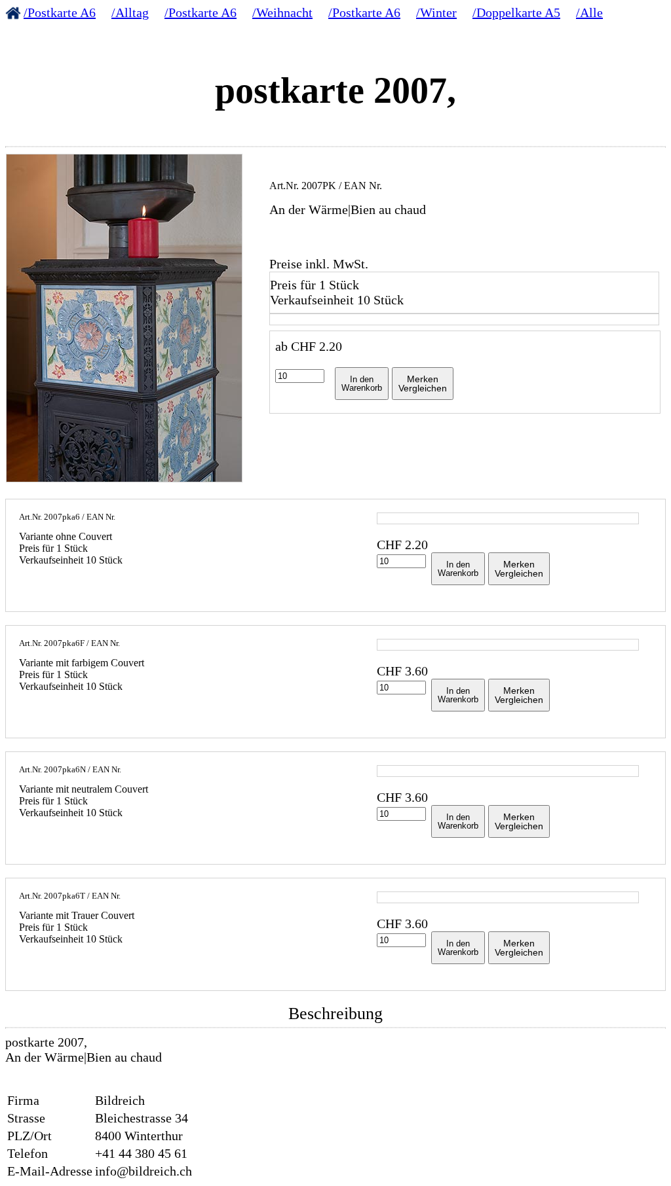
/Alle (589, 12)
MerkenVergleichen (422, 383)
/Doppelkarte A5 (516, 12)
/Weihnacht (282, 12)
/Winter (436, 12)
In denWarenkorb (361, 383)
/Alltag (130, 12)
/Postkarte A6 (60, 12)
